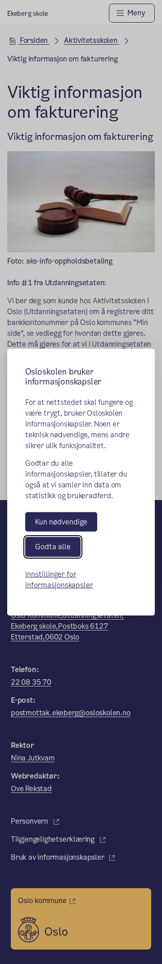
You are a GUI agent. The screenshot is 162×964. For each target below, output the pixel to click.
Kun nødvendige (61, 522)
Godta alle (53, 547)
